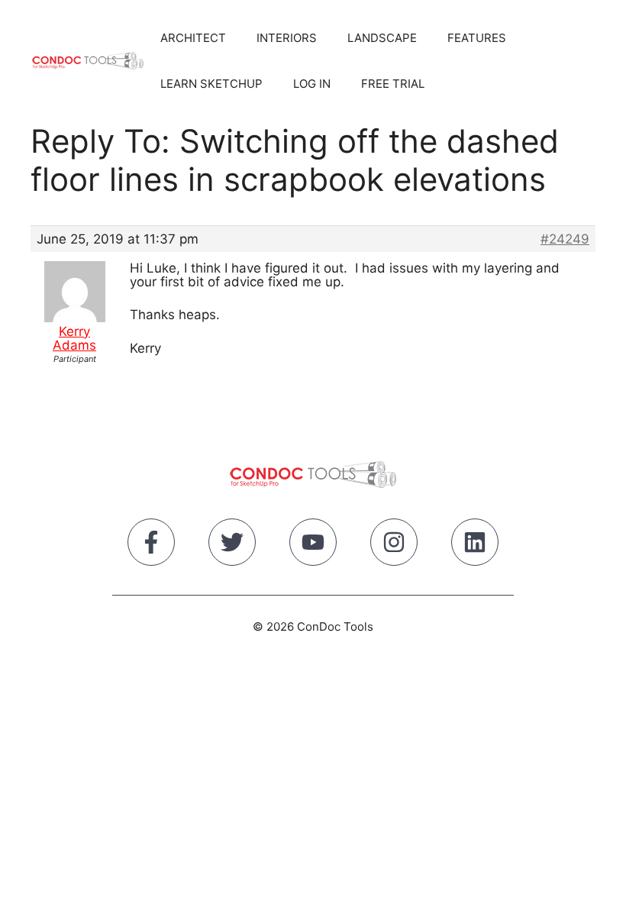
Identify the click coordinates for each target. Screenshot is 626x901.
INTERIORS (287, 38)
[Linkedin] (475, 545)
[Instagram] (394, 545)
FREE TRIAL (392, 83)
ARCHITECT (193, 38)
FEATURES (476, 38)
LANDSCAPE (382, 38)
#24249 (564, 239)
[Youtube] (313, 545)
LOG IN (312, 83)
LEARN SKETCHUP (211, 83)
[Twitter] (232, 545)
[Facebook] (151, 545)
